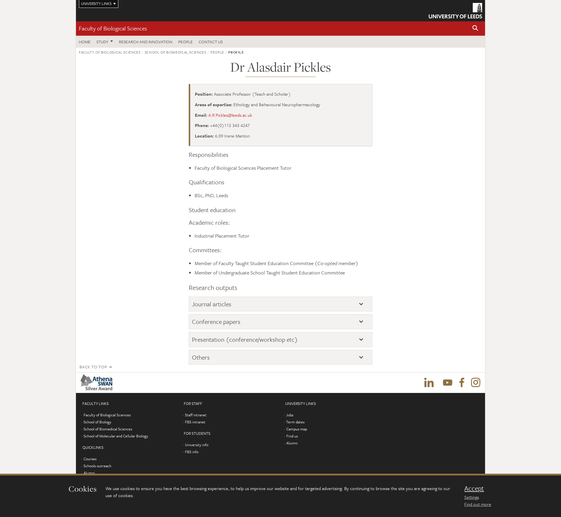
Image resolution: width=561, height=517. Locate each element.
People (185, 42)
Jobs (289, 415)
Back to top (93, 367)
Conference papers (216, 321)
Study (102, 42)
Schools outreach (97, 466)
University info (196, 445)
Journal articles (211, 304)
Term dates (295, 422)
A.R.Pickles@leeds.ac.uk (230, 115)
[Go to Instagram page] (475, 382)
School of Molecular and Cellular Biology (116, 436)
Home (85, 42)
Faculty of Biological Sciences (113, 28)
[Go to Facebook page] (461, 382)
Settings (471, 497)
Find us (292, 436)
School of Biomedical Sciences (175, 52)
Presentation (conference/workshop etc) (245, 339)
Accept (474, 488)
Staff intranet (196, 415)
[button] (475, 29)
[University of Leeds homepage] (455, 10)
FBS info (191, 452)
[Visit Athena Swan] (98, 382)
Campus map (296, 429)
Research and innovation (145, 42)
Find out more (477, 504)
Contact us (211, 42)
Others (201, 357)
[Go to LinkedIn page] (429, 382)
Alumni (89, 473)
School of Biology (97, 422)
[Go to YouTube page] (447, 382)
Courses (90, 459)
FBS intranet (195, 422)
